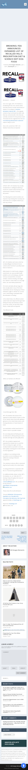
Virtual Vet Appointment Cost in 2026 (13, 699)
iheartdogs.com (13, 503)
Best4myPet (11, 66)
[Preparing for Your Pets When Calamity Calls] (14, 630)
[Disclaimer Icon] (7, 487)
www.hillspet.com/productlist (10, 485)
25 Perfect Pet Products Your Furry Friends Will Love (13, 603)
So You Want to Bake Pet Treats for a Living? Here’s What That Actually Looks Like (14, 689)
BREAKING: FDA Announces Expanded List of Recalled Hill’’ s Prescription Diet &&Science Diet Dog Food (14, 496)
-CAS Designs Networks (16, 766)
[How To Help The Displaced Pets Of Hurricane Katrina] (14, 615)
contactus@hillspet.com (9, 481)
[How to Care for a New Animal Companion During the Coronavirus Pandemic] (14, 572)
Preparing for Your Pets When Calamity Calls (11, 633)
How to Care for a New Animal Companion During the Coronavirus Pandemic (13, 582)
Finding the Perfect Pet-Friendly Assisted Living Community (14, 722)
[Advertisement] (14, 23)
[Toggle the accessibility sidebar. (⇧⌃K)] (23, 765)
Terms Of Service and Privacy (11, 768)
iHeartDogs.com (17, 500)
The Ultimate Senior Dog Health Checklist (11, 711)
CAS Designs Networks (14, 64)
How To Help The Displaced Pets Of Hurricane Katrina (13, 624)
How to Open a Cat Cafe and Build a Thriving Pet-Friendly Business (13, 705)
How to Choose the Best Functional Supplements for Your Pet (12, 694)
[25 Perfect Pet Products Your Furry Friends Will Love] (14, 594)
